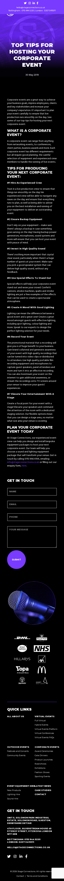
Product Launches (44, 759)
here (24, 466)
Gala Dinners (41, 755)
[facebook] (37, 3)
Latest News (43, 786)
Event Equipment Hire (16, 786)
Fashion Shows (42, 772)
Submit (16, 559)
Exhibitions (40, 768)
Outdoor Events (16, 747)
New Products (14, 790)
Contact (40, 794)
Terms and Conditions (37, 876)
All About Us (15, 716)
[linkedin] (34, 3)
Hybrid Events (41, 725)
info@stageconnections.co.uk (23, 462)
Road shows (40, 764)
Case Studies (43, 790)
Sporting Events (42, 776)
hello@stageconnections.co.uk (30, 7)
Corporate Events (44, 747)
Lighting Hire (13, 794)
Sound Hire (12, 798)
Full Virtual (40, 720)
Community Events (16, 755)
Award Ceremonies (44, 751)
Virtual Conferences (44, 733)
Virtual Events (44, 716)
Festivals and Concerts (16, 751)
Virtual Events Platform (44, 729)
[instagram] (29, 3)
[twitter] (25, 3)
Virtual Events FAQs (44, 737)
